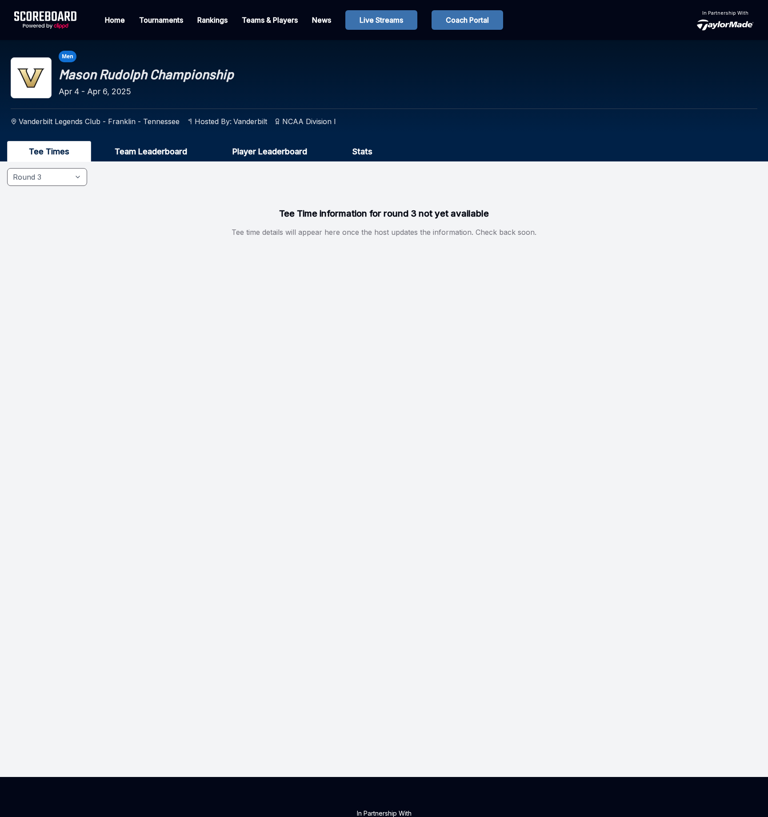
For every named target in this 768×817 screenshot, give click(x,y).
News (321, 20)
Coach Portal (467, 20)
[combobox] (47, 177)
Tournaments (161, 20)
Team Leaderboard (151, 151)
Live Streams (381, 20)
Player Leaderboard (269, 151)
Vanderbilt (250, 121)
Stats (362, 151)
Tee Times (49, 151)
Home (115, 20)
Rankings (212, 20)
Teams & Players (270, 20)
